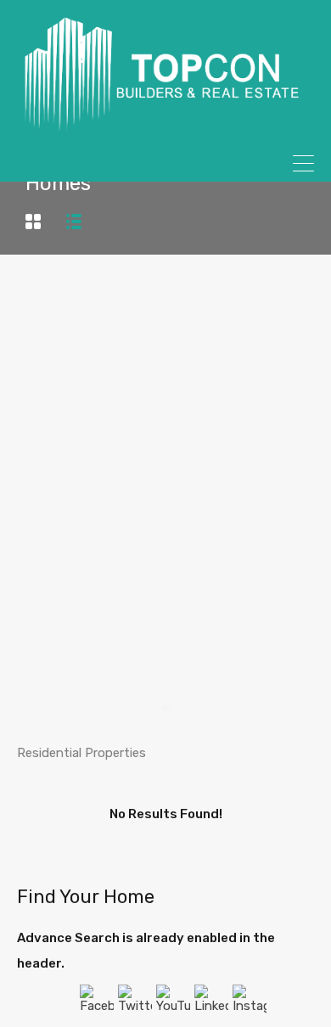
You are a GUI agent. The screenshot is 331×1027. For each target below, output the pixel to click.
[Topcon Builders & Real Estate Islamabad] (165, 124)
